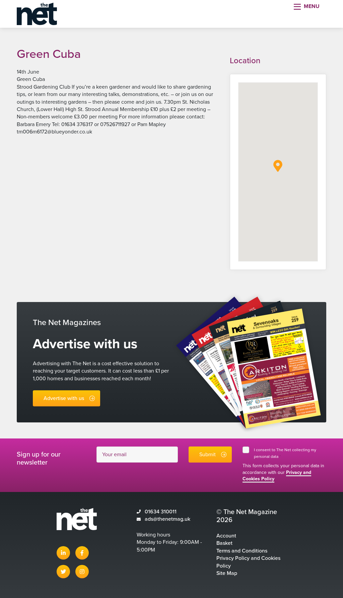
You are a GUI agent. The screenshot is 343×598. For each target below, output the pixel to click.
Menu (312, 6)
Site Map (226, 573)
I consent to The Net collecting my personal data (285, 453)
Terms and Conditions (241, 550)
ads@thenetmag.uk (167, 519)
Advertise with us (64, 398)
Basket (224, 543)
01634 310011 (161, 511)
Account (226, 535)
